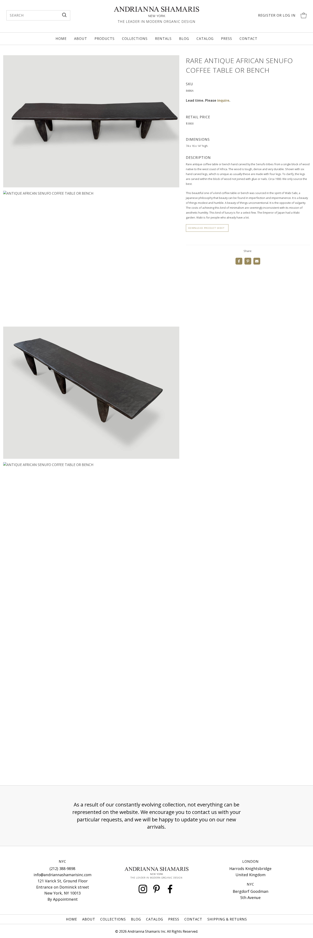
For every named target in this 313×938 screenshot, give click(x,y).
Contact (248, 38)
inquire (223, 100)
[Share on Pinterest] (247, 261)
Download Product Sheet (206, 228)
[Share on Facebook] (238, 261)
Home (61, 38)
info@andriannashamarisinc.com (63, 874)
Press (226, 38)
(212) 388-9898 (62, 868)
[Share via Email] (256, 261)
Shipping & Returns (227, 919)
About (80, 38)
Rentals (163, 38)
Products (105, 38)
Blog (184, 38)
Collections (135, 38)
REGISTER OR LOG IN (277, 15)
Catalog (205, 38)
